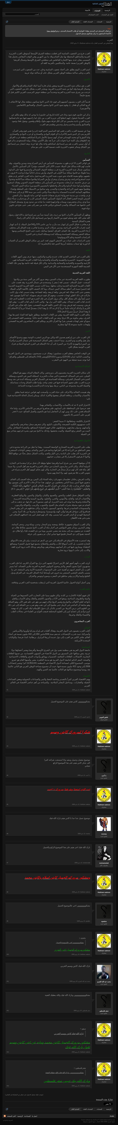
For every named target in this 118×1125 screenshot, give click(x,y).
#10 (8, 954)
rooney (104, 834)
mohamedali (104, 863)
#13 (8, 1052)
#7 (7, 862)
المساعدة (27, 1116)
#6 (7, 833)
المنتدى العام (98, 43)
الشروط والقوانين (8, 1120)
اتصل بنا (34, 1116)
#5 (7, 804)
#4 (7, 775)
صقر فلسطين (104, 1011)
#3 (7, 746)
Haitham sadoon (85, 43)
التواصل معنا (51, 31)
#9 (7, 921)
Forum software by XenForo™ (98, 1120)
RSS (5, 1116)
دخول (8, 2)
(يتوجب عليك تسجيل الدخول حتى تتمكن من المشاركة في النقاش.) (24, 1094)
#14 (8, 1086)
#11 (8, 981)
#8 (7, 892)
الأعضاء (87, 10)
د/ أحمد (104, 775)
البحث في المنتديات (107, 14)
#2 (7, 717)
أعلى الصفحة (11, 1116)
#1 (7, 690)
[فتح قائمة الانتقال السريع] (7, 22)
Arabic (112, 1116)
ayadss (104, 921)
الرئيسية (107, 10)
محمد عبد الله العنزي (104, 981)
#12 (8, 1010)
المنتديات (97, 10)
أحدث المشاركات (93, 14)
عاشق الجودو (104, 717)
